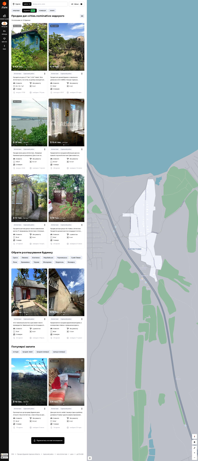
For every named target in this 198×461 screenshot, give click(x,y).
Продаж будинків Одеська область (28, 454)
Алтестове (17, 73)
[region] (142, 230)
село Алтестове (62, 454)
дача (71, 454)
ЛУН (12, 454)
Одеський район (29, 73)
